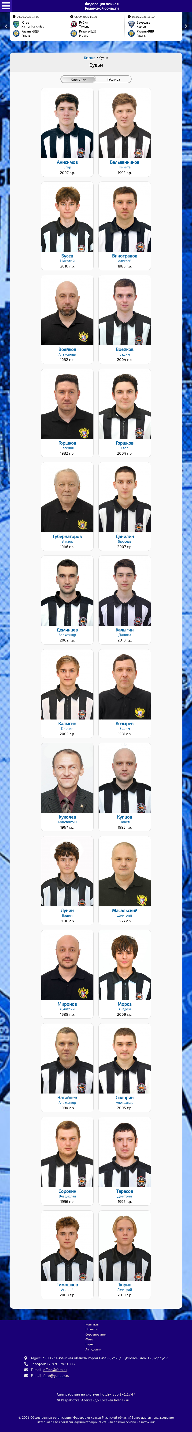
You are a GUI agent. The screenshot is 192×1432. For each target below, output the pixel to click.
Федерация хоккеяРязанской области (102, 5)
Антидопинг (94, 1349)
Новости (91, 1329)
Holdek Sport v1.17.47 (117, 1394)
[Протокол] (37, 26)
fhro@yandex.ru (56, 1375)
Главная (89, 57)
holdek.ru (121, 1400)
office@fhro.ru (55, 1369)
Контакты (92, 1324)
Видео (90, 1344)
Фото (89, 1339)
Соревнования (96, 1334)
